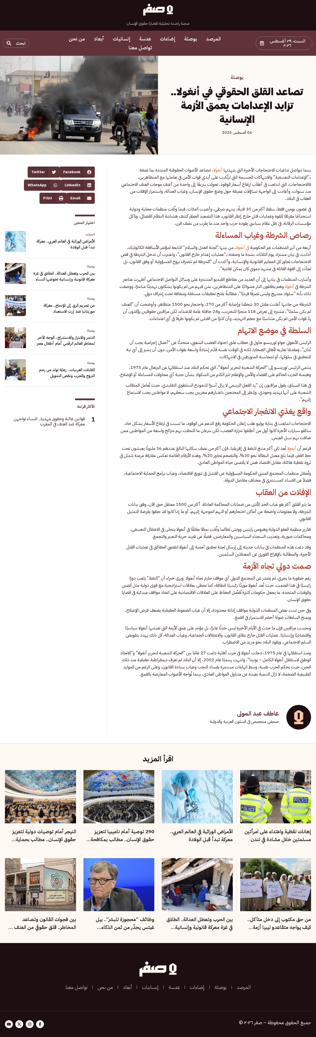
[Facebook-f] (40, 1024)
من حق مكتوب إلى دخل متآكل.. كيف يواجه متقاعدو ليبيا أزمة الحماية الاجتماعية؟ (279, 927)
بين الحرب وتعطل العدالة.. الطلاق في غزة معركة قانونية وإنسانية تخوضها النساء (64, 276)
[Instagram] (30, 1024)
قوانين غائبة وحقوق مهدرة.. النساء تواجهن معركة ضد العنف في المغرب (49, 421)
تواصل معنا (140, 47)
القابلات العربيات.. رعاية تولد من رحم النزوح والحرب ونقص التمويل (67, 373)
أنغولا (217, 170)
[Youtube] (9, 1024)
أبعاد (99, 38)
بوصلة (190, 38)
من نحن (77, 38)
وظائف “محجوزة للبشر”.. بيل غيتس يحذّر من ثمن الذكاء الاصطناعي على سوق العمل (125, 927)
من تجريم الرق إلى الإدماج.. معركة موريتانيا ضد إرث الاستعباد (69, 308)
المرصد (213, 38)
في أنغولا (242, 247)
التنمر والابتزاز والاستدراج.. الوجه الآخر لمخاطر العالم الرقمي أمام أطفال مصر (66, 340)
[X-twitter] (19, 1024)
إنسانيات (121, 38)
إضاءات (167, 38)
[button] (284, 43)
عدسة (145, 38)
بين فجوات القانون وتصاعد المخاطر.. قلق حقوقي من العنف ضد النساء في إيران (40, 927)
